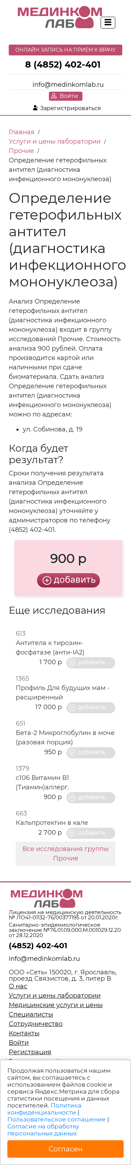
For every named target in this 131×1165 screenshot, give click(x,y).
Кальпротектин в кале (52, 823)
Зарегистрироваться (70, 108)
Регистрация (30, 1052)
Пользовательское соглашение (56, 1119)
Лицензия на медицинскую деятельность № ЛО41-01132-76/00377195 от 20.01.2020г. (65, 915)
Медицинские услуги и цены (56, 1005)
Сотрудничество (36, 1024)
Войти (69, 96)
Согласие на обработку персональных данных (43, 1130)
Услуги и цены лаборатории (55, 995)
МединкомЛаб (60, 17)
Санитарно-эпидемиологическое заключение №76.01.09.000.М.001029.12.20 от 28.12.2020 (65, 930)
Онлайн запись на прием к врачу (65, 50)
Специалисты (31, 1014)
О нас (18, 986)
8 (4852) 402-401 (63, 64)
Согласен (66, 1149)
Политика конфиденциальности (44, 1109)
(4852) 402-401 (38, 945)
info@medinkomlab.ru (68, 85)
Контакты (24, 1033)
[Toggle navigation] (108, 23)
